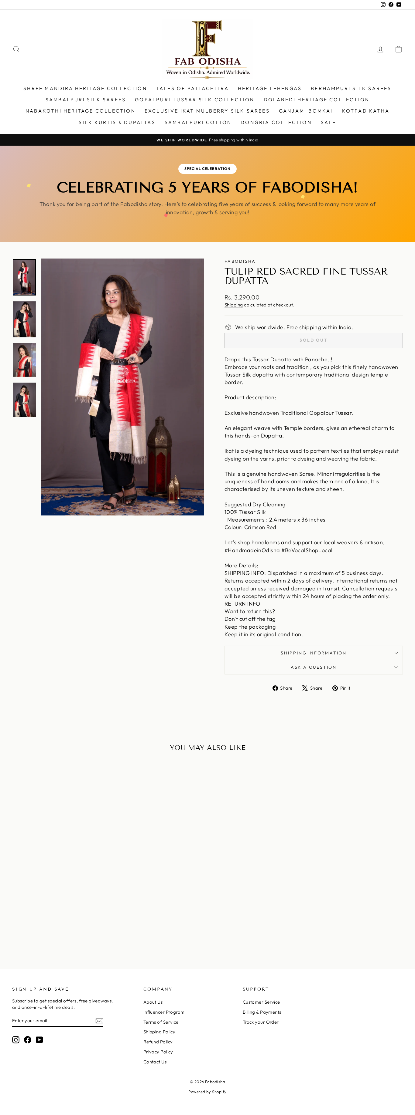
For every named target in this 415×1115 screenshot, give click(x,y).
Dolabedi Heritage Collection (317, 99)
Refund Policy (158, 1042)
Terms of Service (161, 1022)
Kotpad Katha (365, 111)
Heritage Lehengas (270, 88)
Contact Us (155, 1062)
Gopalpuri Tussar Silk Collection (194, 99)
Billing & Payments (262, 1012)
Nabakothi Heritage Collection (80, 111)
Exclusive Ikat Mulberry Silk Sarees (207, 111)
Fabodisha (240, 261)
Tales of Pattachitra (192, 88)
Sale (328, 122)
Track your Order (261, 1022)
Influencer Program (164, 1012)
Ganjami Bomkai (306, 111)
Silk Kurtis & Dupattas (117, 122)
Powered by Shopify (207, 1091)
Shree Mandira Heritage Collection (85, 88)
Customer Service (261, 1002)
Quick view (58, 899)
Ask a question (314, 667)
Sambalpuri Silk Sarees (86, 99)
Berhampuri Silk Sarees (351, 88)
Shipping (234, 305)
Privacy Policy (158, 1052)
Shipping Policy (159, 1032)
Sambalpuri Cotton (198, 122)
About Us (153, 1002)
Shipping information (314, 653)
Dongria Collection (276, 122)
